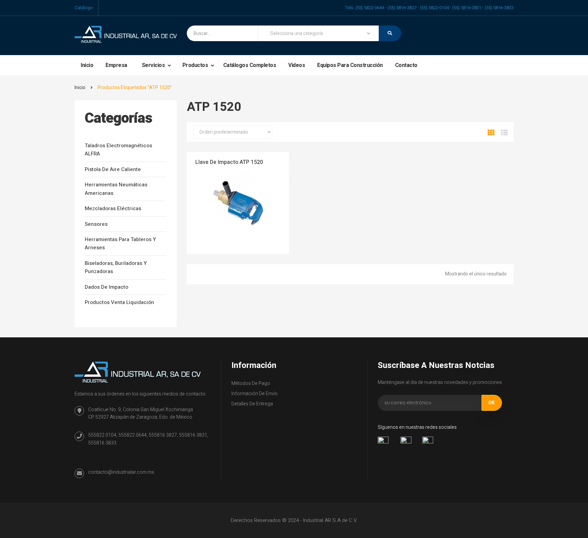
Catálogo (84, 7)
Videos (296, 65)
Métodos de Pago (250, 383)
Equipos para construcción (350, 65)
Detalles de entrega (252, 403)
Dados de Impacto (106, 287)
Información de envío (254, 393)
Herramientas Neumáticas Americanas (116, 189)
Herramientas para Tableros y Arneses (120, 243)
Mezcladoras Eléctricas (113, 208)
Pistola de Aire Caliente (113, 169)
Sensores (96, 224)
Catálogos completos (249, 65)
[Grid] (491, 133)
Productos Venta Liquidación (119, 302)
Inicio (87, 65)
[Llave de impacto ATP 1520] (238, 202)
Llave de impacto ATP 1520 (229, 162)
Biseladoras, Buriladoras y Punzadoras (116, 267)
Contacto (406, 65)
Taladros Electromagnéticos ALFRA (118, 149)
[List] (504, 133)
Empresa (116, 65)
